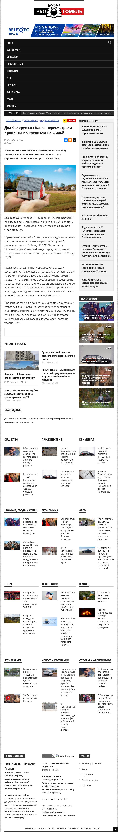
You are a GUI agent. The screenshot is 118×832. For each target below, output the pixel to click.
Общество (12, 57)
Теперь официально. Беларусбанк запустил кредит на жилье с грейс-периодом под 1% (21, 394)
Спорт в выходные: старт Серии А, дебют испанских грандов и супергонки (29, 624)
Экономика (13, 92)
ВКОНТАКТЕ (30, 828)
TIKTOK (96, 828)
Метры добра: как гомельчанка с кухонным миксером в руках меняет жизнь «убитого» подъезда (96, 379)
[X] (74, 140)
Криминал (12, 71)
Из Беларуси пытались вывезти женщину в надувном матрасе (96, 359)
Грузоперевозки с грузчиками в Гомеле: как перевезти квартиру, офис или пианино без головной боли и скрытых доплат (95, 182)
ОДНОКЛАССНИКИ (46, 828)
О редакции (87, 774)
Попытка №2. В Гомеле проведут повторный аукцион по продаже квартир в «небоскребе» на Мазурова (58, 374)
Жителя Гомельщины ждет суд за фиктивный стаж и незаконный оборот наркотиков (105, 481)
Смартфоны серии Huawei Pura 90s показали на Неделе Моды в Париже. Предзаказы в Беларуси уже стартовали (30, 554)
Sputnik (10, 143)
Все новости (13, 120)
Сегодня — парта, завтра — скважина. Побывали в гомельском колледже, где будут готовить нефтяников (96, 251)
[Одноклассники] (70, 140)
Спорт (10, 99)
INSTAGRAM (85, 828)
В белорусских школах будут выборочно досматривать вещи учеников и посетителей (105, 704)
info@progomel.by (50, 769)
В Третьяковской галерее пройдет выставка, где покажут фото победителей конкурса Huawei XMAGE (68, 716)
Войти (84, 768)
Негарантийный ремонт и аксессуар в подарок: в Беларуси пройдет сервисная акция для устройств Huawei (69, 631)
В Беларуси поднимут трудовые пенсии (96, 403)
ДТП (9, 78)
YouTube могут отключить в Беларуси (31, 698)
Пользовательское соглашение (58, 815)
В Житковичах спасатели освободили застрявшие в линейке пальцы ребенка (95, 145)
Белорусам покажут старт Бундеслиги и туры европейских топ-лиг (95, 130)
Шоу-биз (11, 85)
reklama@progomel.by (52, 779)
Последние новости (88, 120)
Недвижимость (49, 120)
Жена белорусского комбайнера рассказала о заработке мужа (95, 283)
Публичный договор (52, 812)
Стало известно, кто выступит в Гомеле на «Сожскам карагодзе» (96, 316)
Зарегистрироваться (91, 763)
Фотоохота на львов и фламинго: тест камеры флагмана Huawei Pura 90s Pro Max (68, 601)
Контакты (86, 785)
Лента (10, 42)
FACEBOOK (61, 828)
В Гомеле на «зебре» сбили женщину (95, 217)
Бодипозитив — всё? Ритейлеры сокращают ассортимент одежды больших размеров (93, 232)
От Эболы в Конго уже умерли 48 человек (104, 597)
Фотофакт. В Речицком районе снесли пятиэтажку (19, 376)
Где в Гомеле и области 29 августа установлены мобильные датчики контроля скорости (65, 113)
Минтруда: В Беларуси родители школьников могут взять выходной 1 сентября (96, 337)
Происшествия (15, 64)
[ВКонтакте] (66, 140)
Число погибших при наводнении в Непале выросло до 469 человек (94, 268)
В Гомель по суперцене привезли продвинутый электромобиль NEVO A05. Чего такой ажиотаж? (95, 202)
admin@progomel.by (51, 792)
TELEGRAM (73, 828)
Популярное (89, 298)
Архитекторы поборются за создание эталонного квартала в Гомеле (58, 356)
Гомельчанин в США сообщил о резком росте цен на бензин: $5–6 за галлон (30, 677)
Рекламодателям (90, 780)
